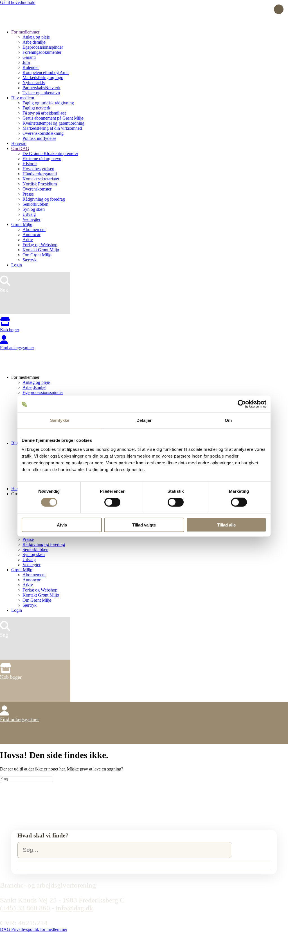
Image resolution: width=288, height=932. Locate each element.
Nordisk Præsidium (39, 184)
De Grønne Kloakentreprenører (50, 153)
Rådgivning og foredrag (43, 199)
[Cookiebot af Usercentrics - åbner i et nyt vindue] (241, 404)
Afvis (62, 524)
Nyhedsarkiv (33, 82)
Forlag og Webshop (39, 244)
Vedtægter (31, 219)
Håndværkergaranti (39, 173)
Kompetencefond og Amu (45, 72)
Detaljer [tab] (144, 420)
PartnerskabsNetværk (41, 87)
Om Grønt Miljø (36, 254)
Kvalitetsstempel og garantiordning (53, 123)
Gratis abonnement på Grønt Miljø (53, 118)
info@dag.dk (74, 908)
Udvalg (29, 214)
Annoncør (31, 234)
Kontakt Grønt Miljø (40, 249)
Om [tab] (228, 420)
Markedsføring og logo (42, 77)
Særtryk (29, 259)
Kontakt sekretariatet (40, 178)
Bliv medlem (22, 97)
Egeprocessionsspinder (42, 47)
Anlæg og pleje (36, 37)
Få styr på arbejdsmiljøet (44, 113)
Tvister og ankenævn (41, 92)
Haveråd (18, 143)
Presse (28, 194)
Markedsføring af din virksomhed (52, 128)
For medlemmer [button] (25, 377)
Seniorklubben (35, 204)
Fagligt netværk (36, 108)
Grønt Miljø (21, 224)
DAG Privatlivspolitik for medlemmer (33, 929)
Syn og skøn (33, 209)
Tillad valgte (144, 524)
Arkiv (27, 239)
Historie (29, 163)
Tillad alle (226, 524)
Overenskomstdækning (43, 133)
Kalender (30, 67)
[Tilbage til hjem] (21, 22)
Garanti (29, 57)
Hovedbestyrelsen (38, 168)
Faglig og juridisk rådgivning (48, 102)
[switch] (112, 502)
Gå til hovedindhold (17, 2)
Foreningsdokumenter (41, 52)
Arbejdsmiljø (34, 42)
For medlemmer (25, 32)
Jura (26, 62)
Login (16, 265)
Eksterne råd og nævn (41, 158)
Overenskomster (36, 189)
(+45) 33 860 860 (25, 908)
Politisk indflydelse (39, 138)
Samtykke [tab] (59, 420)
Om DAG (20, 148)
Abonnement (34, 229)
